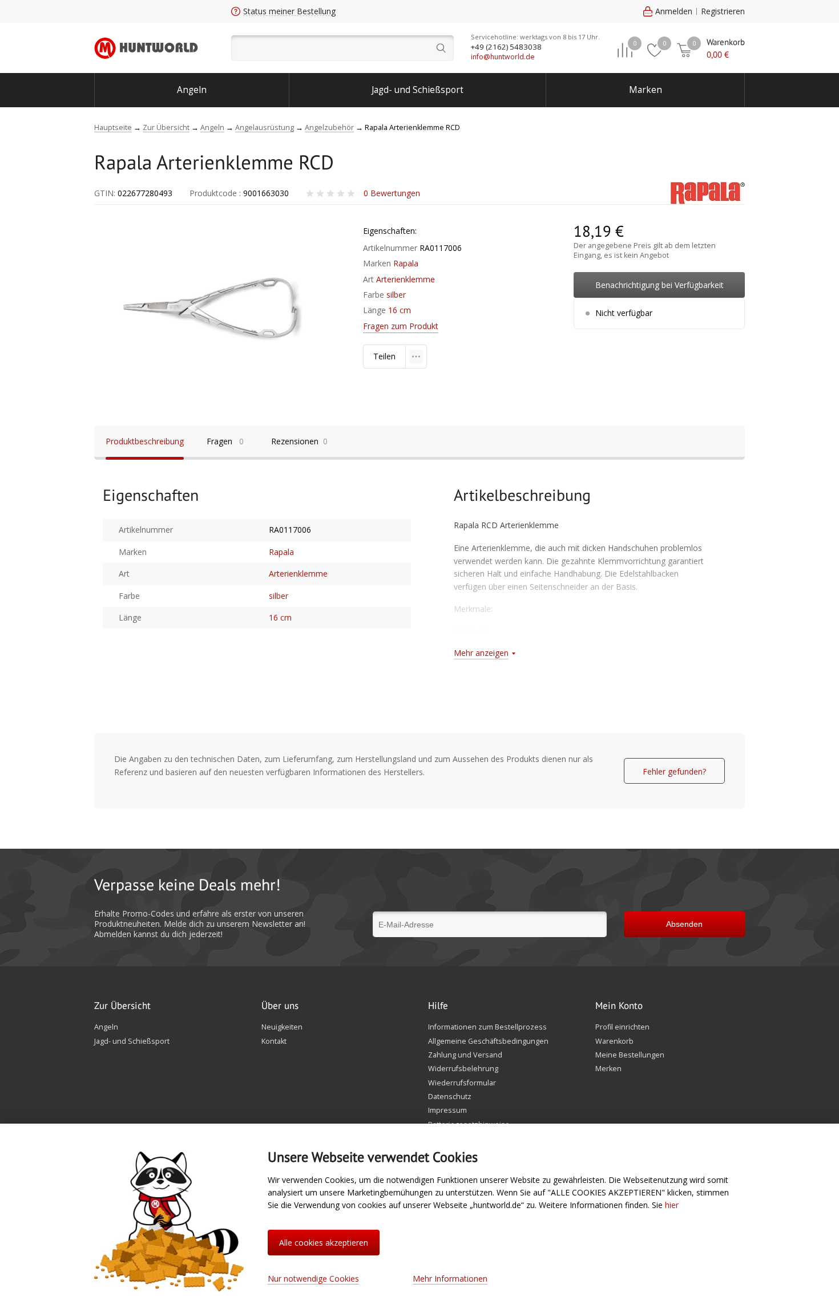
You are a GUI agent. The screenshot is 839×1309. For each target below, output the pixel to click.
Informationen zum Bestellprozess (487, 1027)
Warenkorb (614, 1041)
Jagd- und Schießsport (417, 90)
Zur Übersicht (122, 1006)
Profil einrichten (622, 1027)
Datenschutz (449, 1096)
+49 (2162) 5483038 (506, 47)
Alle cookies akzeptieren (323, 1242)
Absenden (684, 924)
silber (396, 294)
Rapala (405, 263)
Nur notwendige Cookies (313, 1278)
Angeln (192, 90)
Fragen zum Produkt (400, 326)
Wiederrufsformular (462, 1083)
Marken (645, 90)
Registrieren (723, 11)
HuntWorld (146, 48)
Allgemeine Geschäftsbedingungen (488, 1041)
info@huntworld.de (503, 57)
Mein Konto (619, 1006)
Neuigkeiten (281, 1027)
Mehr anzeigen (481, 652)
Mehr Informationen (450, 1278)
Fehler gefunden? (674, 771)
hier (672, 1204)
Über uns (280, 1006)
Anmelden (673, 11)
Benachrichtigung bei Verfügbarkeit (659, 284)
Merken (608, 1068)
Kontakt (274, 1041)
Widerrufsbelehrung (463, 1068)
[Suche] (342, 48)
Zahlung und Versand (465, 1055)
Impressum (447, 1110)
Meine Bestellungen (629, 1055)
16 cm (399, 310)
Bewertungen (392, 193)
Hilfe (438, 1006)
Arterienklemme (405, 279)
